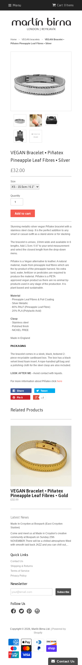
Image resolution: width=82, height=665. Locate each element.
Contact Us (17, 561)
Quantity (15, 195)
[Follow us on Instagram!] (38, 612)
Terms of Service (20, 570)
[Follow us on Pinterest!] (30, 612)
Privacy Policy (18, 575)
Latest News (20, 517)
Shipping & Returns (22, 566)
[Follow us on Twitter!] (22, 612)
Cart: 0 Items (65, 5)
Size (13, 181)
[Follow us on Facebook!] (14, 612)
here (59, 381)
